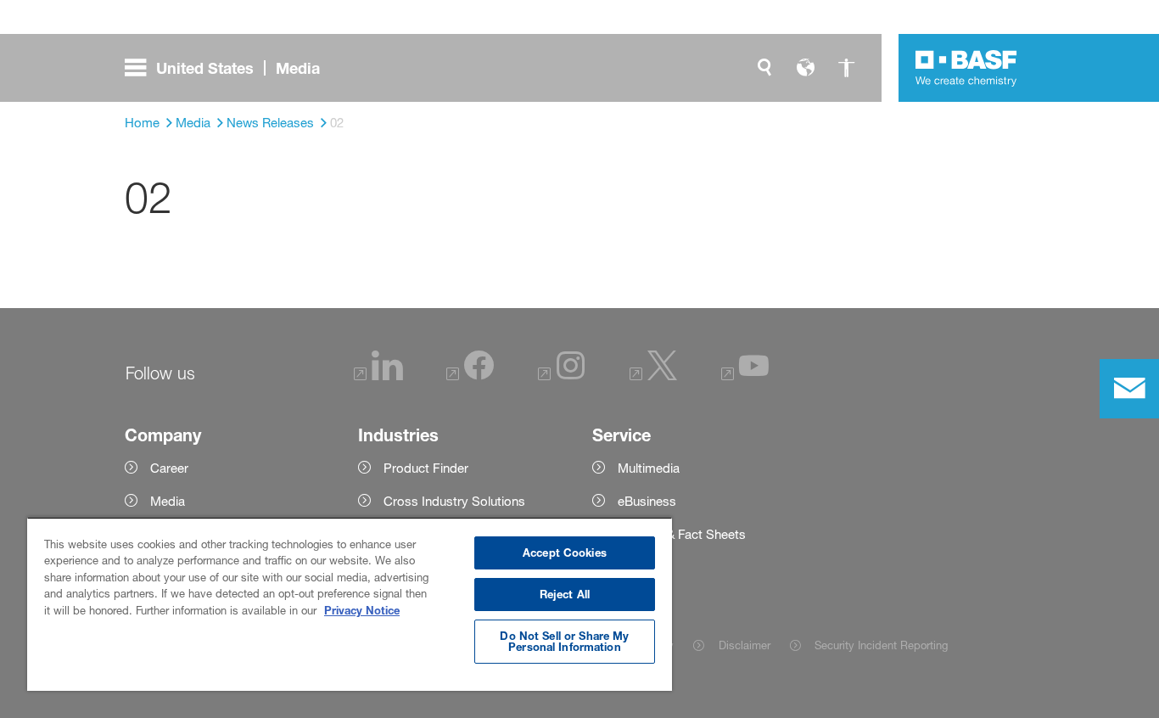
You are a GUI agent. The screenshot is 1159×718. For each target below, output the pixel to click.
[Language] (805, 68)
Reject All (565, 594)
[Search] (764, 68)
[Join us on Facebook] (470, 375)
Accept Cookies (565, 552)
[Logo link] (966, 68)
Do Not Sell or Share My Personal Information (564, 641)
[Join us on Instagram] (561, 375)
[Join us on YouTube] (745, 375)
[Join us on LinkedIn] (378, 375)
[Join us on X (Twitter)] (653, 375)
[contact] (1129, 388)
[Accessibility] (846, 68)
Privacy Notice (362, 610)
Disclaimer (744, 645)
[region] (349, 604)
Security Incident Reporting (881, 645)
